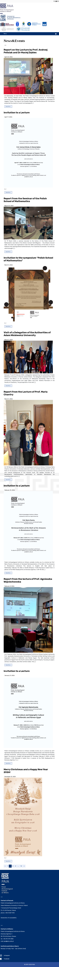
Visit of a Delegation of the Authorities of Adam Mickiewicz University (27, 334)
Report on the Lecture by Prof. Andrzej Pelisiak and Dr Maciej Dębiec (25, 51)
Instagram (7, 955)
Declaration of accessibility (9, 917)
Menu (5, 33)
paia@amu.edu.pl (9, 941)
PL (54, 1)
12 (21, 866)
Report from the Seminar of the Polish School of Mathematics (25, 200)
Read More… (9, 106)
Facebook (6, 959)
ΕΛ (58, 1)
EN (56, 1)
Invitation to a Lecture (17, 112)
